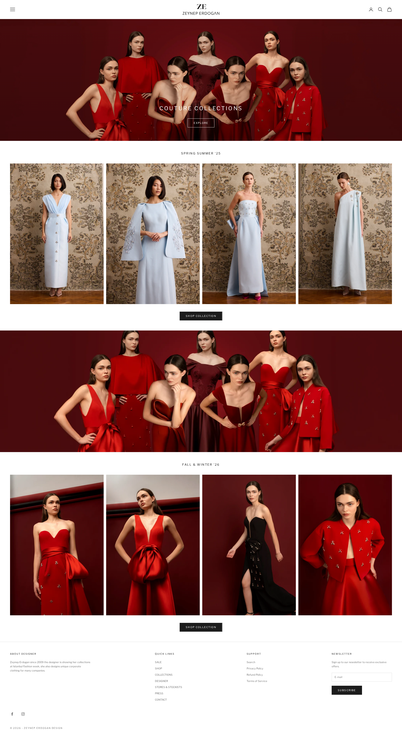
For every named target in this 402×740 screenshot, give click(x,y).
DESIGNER (161, 681)
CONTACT (161, 699)
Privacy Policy (255, 668)
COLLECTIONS (164, 674)
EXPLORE (201, 122)
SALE (158, 662)
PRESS (159, 693)
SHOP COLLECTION (201, 316)
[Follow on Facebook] (12, 714)
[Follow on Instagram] (23, 714)
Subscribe (347, 690)
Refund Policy (255, 674)
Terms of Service (257, 681)
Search (251, 662)
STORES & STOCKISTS (168, 687)
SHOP (158, 668)
